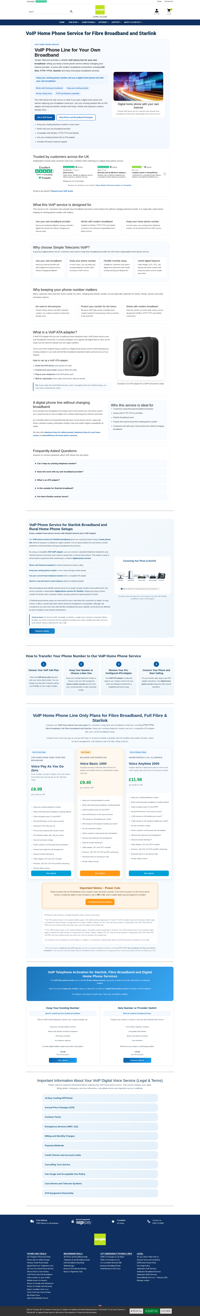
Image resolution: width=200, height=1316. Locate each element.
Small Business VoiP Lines (110, 1269)
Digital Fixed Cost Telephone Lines (40, 1266)
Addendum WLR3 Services (147, 1274)
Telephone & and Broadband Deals (77, 1260)
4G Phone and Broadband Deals (76, 1257)
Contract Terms (53, 1117)
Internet (103, 22)
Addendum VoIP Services (146, 1269)
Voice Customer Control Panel (39, 1292)
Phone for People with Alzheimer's (40, 1283)
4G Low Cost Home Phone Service (40, 1269)
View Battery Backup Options (100, 902)
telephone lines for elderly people (58, 432)
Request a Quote (42, 631)
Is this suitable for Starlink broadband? (55, 488)
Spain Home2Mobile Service (37, 1298)
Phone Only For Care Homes (38, 1272)
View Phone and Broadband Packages (76, 117)
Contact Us (168, 1)
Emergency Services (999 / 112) (61, 1126)
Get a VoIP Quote (44, 117)
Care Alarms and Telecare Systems (63, 1183)
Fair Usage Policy (143, 1266)
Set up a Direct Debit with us (148, 1257)
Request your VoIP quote (62, 191)
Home (159, 1)
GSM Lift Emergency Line (110, 1260)
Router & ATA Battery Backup (75, 1269)
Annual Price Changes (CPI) (59, 1107)
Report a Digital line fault (73, 1272)
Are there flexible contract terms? (52, 496)
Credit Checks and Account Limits (63, 1155)
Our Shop (73, 22)
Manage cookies (143, 1280)
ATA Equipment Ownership (59, 1193)
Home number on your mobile (38, 1277)
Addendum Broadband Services (149, 1272)
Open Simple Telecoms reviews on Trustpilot (114, 185)
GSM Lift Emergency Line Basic (112, 1257)
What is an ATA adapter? (48, 480)
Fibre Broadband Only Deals (74, 1263)
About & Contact (132, 22)
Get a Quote (51, 873)
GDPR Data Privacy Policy (146, 1263)
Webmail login (69, 1266)
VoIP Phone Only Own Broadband (39, 1274)
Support (116, 22)
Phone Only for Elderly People (38, 1260)
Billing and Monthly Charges (60, 1136)
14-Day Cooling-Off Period (58, 1098)
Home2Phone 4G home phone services (60, 435)
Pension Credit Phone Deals (37, 1263)
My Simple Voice (33, 1295)
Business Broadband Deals (110, 1266)
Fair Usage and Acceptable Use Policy (65, 1174)
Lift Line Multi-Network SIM (110, 1263)
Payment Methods (54, 1145)
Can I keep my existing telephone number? (57, 463)
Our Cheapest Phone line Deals (39, 1257)
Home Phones (88, 22)
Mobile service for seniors (37, 1280)
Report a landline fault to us (37, 1289)
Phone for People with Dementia (39, 1286)
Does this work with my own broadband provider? (60, 472)
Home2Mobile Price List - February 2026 (152, 1277)
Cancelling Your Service (57, 1164)
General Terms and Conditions (148, 1260)
